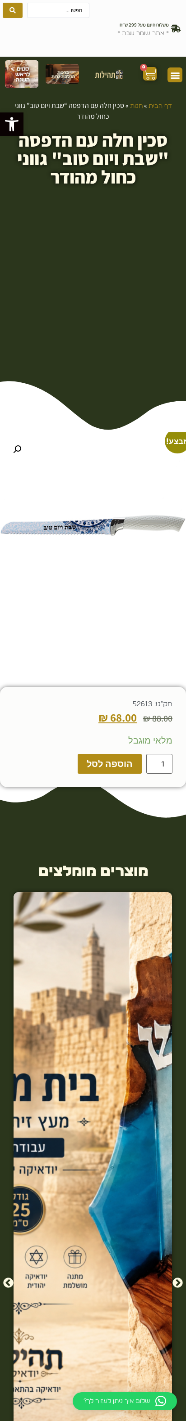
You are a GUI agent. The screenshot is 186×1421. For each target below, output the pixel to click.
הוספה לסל (110, 763)
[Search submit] (13, 10)
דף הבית (160, 106)
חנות (136, 106)
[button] (11, 124)
